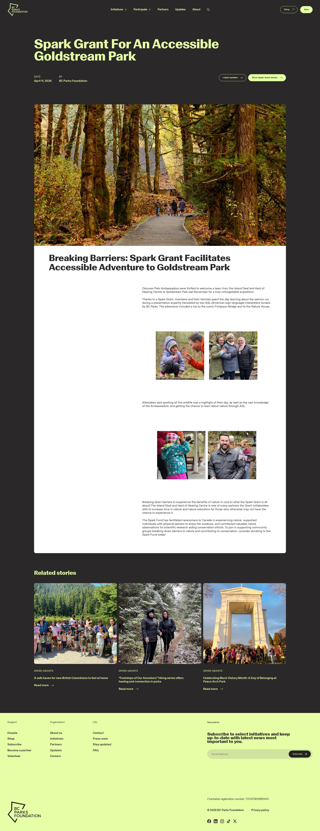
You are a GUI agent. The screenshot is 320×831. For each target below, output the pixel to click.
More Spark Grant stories (264, 77)
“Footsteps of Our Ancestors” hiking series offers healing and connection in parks (151, 679)
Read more (41, 685)
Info (95, 722)
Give (306, 9)
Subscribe (14, 744)
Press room (100, 738)
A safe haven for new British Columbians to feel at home (71, 678)
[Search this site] (208, 9)
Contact (98, 733)
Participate (140, 9)
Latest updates (230, 77)
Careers (55, 756)
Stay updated (102, 744)
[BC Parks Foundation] (17, 9)
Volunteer (14, 756)
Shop (286, 9)
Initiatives (117, 9)
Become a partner (19, 750)
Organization (57, 722)
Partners (163, 9)
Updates (180, 9)
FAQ (96, 750)
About (196, 9)
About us (56, 733)
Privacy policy (260, 810)
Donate (12, 733)
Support (12, 722)
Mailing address (282, 810)
